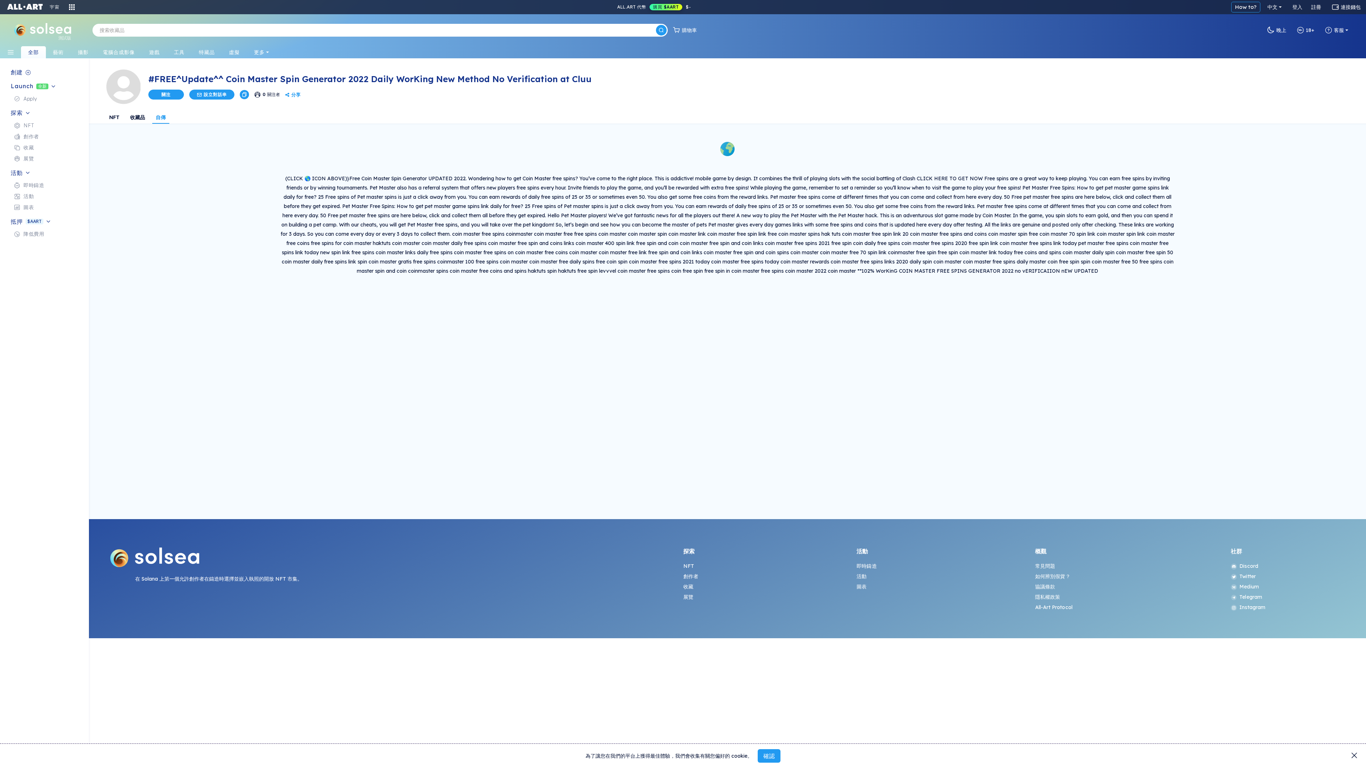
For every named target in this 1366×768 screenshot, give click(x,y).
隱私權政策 (1047, 597)
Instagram (1252, 607)
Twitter (1247, 576)
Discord (1248, 566)
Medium (1249, 586)
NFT (114, 117)
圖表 (862, 586)
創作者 (690, 576)
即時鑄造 (867, 566)
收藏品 (137, 117)
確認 (769, 755)
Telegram (1250, 597)
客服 (1339, 30)
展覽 (688, 597)
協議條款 (1045, 586)
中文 (1272, 7)
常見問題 (1045, 566)
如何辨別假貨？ (1052, 576)
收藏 (688, 586)
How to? (1245, 7)
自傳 (161, 117)
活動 (862, 576)
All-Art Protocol (1054, 607)
